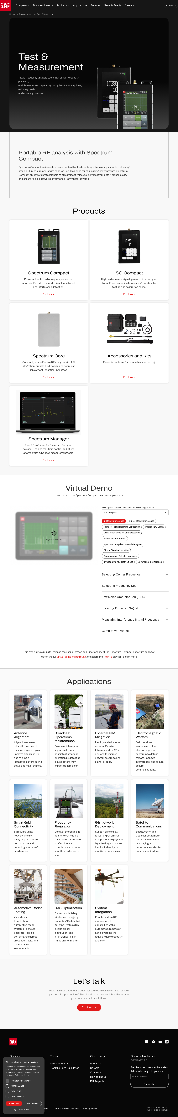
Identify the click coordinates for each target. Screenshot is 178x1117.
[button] (22, 5)
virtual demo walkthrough (71, 656)
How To (107, 656)
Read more (24, 1075)
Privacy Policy (90, 1108)
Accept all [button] (14, 1103)
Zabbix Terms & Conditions (65, 1108)
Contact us (89, 1007)
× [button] (41, 1060)
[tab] (114, 521)
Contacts (171, 5)
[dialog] (23, 1085)
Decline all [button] (32, 1103)
